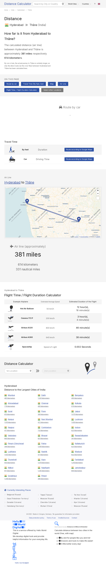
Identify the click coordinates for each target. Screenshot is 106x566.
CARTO (98, 236)
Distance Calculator (17, 4)
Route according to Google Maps (79, 150)
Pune (43, 411)
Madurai (78, 451)
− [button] (98, 193)
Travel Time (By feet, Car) (33, 84)
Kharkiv (80, 499)
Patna (43, 443)
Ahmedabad (13, 403)
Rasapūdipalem (81, 435)
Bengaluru (79, 395)
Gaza (17, 499)
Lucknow (79, 419)
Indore (77, 427)
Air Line (63, 84)
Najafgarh (45, 468)
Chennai (44, 403)
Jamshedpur (80, 468)
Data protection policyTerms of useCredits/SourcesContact (53, 518)
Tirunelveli (12, 459)
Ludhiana (12, 451)
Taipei (46, 495)
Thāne (29, 182)
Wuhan (46, 506)
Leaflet (76, 236)
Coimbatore (46, 427)
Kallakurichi (80, 443)
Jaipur (77, 411)
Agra (43, 459)
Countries (85, 4)
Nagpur (11, 427)
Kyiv (79, 502)
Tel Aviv (79, 495)
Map (52, 84)
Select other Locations (52, 90)
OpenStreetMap (84, 236)
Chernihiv (48, 502)
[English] (99, 4)
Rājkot (10, 468)
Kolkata (78, 403)
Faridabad (79, 459)
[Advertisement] (78, 43)
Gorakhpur (12, 476)
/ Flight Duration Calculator (22, 90)
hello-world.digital (22, 563)
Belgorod (13, 495)
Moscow (47, 499)
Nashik (44, 451)
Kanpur (11, 419)
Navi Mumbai (47, 419)
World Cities (72, 4)
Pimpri (44, 476)
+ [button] (98, 190)
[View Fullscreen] (97, 198)
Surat (10, 411)
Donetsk (13, 502)
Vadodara (12, 435)
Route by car (12, 84)
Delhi (43, 395)
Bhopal (44, 435)
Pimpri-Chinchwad (16, 443)
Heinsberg (15, 506)
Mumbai (11, 395)
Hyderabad (12, 182)
